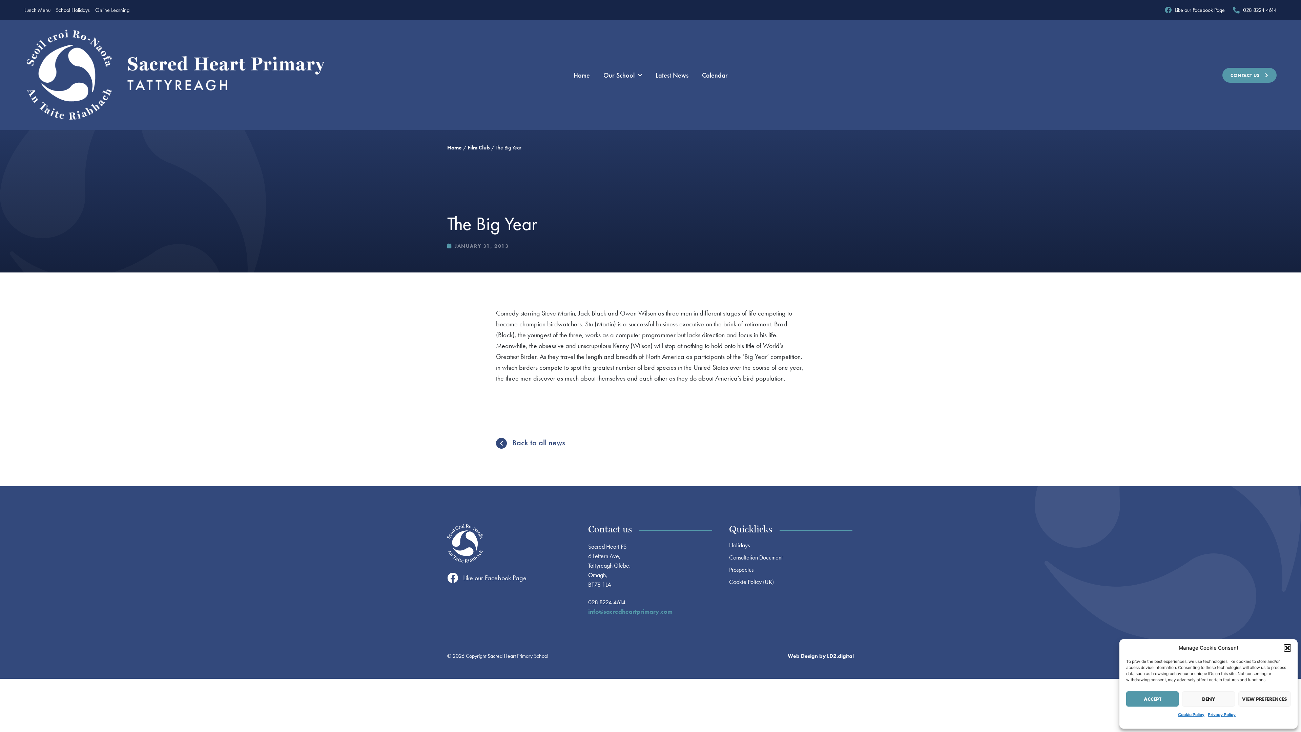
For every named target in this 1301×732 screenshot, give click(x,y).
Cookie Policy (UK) (751, 581)
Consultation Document (756, 557)
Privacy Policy (1222, 714)
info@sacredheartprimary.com (630, 611)
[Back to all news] (501, 443)
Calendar (715, 75)
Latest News (672, 75)
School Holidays (73, 10)
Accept (1152, 699)
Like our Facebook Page (494, 577)
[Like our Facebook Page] (452, 577)
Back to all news (538, 442)
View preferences (1264, 699)
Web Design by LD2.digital (821, 655)
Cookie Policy (1191, 714)
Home (582, 75)
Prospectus (741, 569)
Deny (1208, 699)
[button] (1287, 648)
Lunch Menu (37, 10)
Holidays (739, 545)
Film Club (479, 147)
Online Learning (112, 10)
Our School (619, 75)
